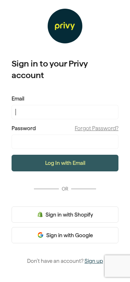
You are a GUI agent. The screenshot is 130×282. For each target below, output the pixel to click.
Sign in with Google (69, 235)
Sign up (93, 261)
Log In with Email (65, 163)
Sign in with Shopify (68, 215)
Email (18, 98)
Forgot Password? (96, 128)
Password (24, 128)
